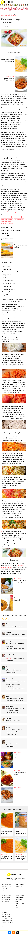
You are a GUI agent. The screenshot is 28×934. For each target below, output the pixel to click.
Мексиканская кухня (7, 929)
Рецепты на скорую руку (20, 904)
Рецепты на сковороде (14, 8)
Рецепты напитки (6, 895)
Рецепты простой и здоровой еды (7, 2)
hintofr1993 (5, 26)
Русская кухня (5, 912)
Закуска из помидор (6, 219)
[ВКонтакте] (9, 932)
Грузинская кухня (6, 924)
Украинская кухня (6, 927)
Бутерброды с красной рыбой (8, 8)
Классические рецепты (18, 900)
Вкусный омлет (16, 7)
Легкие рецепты (16, 217)
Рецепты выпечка (6, 884)
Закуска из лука (5, 217)
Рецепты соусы (6, 899)
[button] (26, 2)
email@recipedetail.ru (14, 880)
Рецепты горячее (6, 886)
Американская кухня (7, 922)
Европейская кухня (7, 914)
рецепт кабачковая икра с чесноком (13, 212)
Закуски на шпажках (2, 8)
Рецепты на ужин (19, 884)
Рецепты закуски (6, 891)
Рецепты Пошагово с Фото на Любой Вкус (14, 874)
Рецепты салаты (6, 897)
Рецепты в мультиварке (18, 908)
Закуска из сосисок (25, 8)
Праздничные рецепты (1, 7)
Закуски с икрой (19, 219)
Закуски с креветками (18, 8)
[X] (17, 932)
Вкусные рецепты (4, 7)
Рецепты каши (5, 893)
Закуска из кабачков (7, 221)
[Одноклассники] (13, 932)
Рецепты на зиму (27, 8)
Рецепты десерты (6, 888)
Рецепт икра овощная (7, 223)
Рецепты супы (5, 901)
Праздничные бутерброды (23, 7)
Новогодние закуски (6, 7)
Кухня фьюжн (5, 926)
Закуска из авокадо (19, 8)
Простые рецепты (19, 893)
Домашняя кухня (6, 916)
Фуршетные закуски (12, 7)
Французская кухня (7, 920)
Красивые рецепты (20, 897)
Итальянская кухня (7, 918)
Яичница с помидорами (10, 8)
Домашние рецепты (20, 891)
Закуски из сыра (21, 8)
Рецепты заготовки (7, 890)
